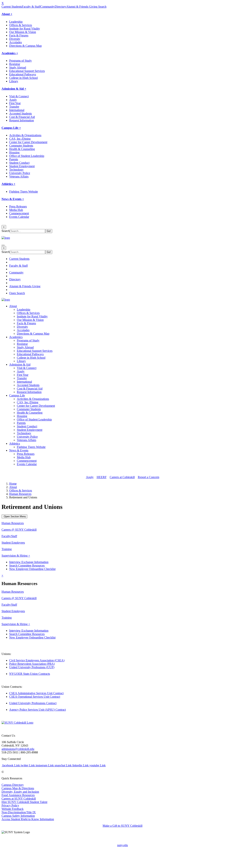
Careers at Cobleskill (122, 477)
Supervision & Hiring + (16, 555)
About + (7, 14)
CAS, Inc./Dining (20, 138)
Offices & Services (20, 25)
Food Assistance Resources (18, 795)
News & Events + (13, 199)
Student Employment (22, 166)
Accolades (15, 42)
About (13, 487)
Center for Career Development (28, 142)
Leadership (16, 21)
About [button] (13, 306)
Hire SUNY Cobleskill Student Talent (24, 802)
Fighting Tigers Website (23, 191)
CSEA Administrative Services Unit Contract (36, 693)
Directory (60, 6)
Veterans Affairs (19, 176)
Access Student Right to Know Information (28, 819)
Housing (14, 152)
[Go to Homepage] (17, 722)
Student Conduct (19, 162)
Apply (13, 99)
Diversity (14, 38)
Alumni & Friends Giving (81, 6)
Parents (13, 159)
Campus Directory (13, 784)
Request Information (21, 120)
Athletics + (8, 184)
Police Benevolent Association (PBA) (32, 663)
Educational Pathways (22, 74)
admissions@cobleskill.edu (18, 749)
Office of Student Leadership (26, 155)
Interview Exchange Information (28, 562)
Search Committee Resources (27, 565)
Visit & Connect (19, 96)
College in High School (23, 77)
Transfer (14, 106)
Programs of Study (20, 60)
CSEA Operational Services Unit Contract (34, 696)
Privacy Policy (10, 805)
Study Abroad (17, 67)
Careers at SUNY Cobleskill (19, 798)
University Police (19, 173)
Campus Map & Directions (18, 788)
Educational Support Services (27, 71)
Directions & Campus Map (25, 45)
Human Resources (20, 494)
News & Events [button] (18, 450)
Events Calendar (19, 216)
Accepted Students (20, 113)
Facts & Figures (18, 35)
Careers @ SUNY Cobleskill (19, 529)
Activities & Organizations (25, 135)
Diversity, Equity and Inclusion (20, 791)
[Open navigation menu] (3, 245)
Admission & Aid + (14, 88)
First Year (15, 103)
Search (101, 6)
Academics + (10, 53)
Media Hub (16, 209)
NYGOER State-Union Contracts (29, 673)
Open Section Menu (14, 516)
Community (47, 6)
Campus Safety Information (18, 815)
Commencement (19, 213)
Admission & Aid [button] (19, 364)
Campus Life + (11, 127)
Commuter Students (21, 145)
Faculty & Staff (31, 6)
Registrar (14, 64)
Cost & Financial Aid (22, 117)
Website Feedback (13, 808)
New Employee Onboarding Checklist (32, 569)
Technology (16, 169)
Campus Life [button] (17, 395)
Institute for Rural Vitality (24, 28)
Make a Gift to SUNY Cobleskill (122, 825)
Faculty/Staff (9, 536)
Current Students (12, 6)
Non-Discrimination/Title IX (19, 812)
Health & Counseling (22, 149)
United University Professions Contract (32, 703)
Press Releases (18, 206)
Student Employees (13, 542)
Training (7, 549)
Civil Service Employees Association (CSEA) (37, 660)
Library (13, 81)
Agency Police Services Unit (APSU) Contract (37, 709)
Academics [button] (16, 337)
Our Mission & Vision (22, 32)
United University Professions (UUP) (31, 667)
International (16, 110)
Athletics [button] (14, 443)
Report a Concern (148, 477)
